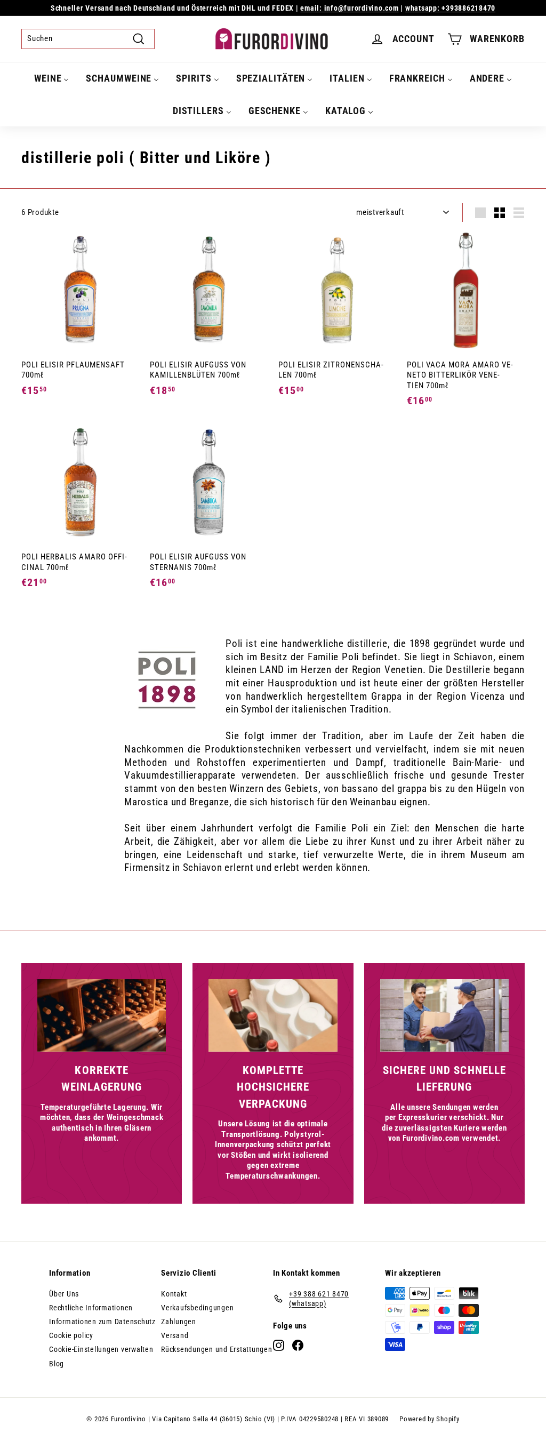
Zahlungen (178, 1321)
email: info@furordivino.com (349, 8)
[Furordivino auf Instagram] (278, 1345)
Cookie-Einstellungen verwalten (101, 1349)
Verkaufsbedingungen (197, 1307)
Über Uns (64, 1294)
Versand (174, 1335)
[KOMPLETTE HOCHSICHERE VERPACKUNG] (272, 1015)
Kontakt (174, 1294)
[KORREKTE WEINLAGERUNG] (101, 1015)
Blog (56, 1363)
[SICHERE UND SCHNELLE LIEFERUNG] (444, 1015)
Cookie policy (71, 1335)
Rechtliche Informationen (91, 1307)
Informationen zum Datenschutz (102, 1321)
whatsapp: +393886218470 (450, 8)
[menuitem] (52, 78)
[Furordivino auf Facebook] (297, 1345)
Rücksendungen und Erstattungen (216, 1349)
